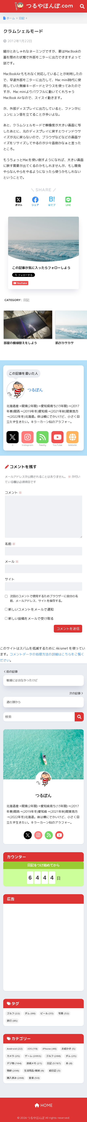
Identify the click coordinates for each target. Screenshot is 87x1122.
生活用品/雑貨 (34, 1070)
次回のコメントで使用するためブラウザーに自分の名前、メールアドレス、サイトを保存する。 (44, 598)
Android (14, 1048)
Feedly (42, 445)
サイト (10, 579)
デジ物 (14, 1063)
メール (12, 561)
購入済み (15, 1078)
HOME (46, 1105)
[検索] (79, 716)
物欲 (13, 1070)
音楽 (34, 1078)
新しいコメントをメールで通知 (31, 609)
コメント (13, 492)
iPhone (49, 1048)
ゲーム (33, 1056)
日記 (26, 300)
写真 (63, 1013)
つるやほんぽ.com (49, 5)
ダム (30, 1013)
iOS (32, 1048)
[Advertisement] (43, 947)
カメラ (13, 1056)
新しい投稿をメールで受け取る (31, 618)
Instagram (27, 445)
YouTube (57, 445)
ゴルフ (13, 1013)
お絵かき (68, 1048)
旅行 (12, 1020)
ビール (46, 1013)
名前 (10, 544)
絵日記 (54, 1070)
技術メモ (34, 1063)
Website (72, 445)
